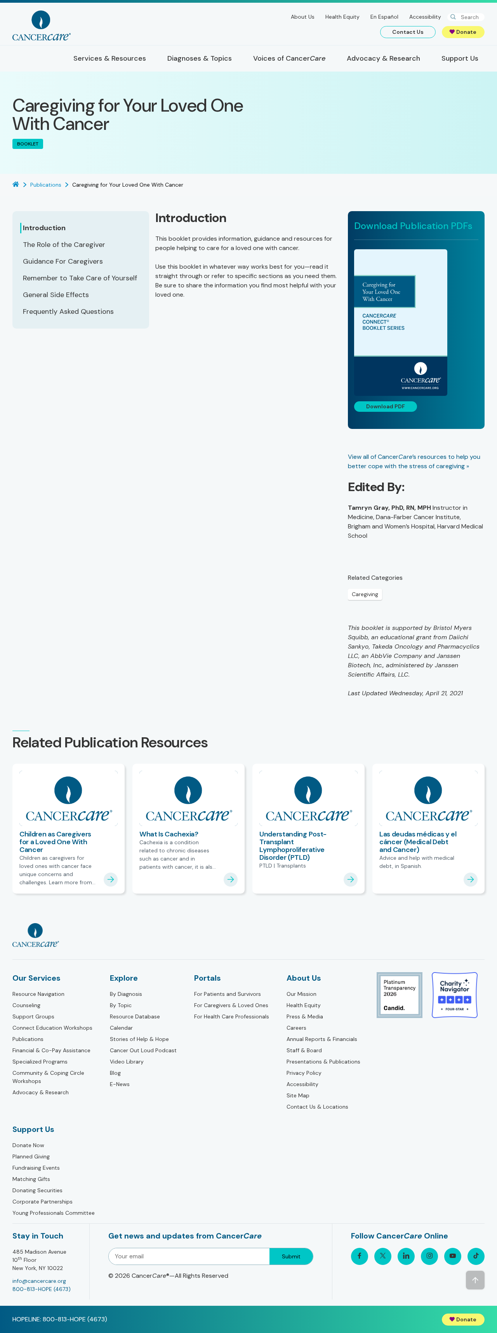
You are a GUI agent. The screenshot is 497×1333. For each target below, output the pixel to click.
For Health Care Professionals (231, 1016)
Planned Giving (31, 1156)
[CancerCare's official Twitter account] (382, 1256)
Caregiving (365, 594)
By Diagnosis (126, 993)
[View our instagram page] (429, 1256)
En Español (384, 16)
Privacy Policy (304, 1072)
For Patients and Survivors (227, 993)
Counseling (26, 1005)
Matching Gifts (31, 1179)
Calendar (121, 1027)
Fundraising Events (36, 1167)
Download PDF (385, 406)
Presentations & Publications (323, 1061)
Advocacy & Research (40, 1092)
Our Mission (301, 993)
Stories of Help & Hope (139, 1039)
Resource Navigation (38, 993)
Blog (115, 1072)
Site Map (298, 1095)
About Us (303, 16)
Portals (207, 978)
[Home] (41, 25)
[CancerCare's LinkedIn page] (406, 1256)
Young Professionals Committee (53, 1212)
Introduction (44, 228)
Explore (124, 978)
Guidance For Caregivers (63, 261)
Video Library (127, 1061)
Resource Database (135, 1016)
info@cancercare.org (39, 1280)
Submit (291, 1256)
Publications (27, 1039)
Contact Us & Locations (317, 1106)
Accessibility (425, 16)
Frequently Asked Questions (68, 311)
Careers (296, 1027)
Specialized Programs (40, 1061)
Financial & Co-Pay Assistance (51, 1050)
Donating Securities (37, 1190)
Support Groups (33, 1016)
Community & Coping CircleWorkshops (48, 1077)
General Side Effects (56, 294)
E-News (120, 1084)
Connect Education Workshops (52, 1027)
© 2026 (168, 1276)
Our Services (36, 978)
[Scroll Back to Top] (475, 1280)
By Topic (121, 1005)
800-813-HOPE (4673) (41, 1289)
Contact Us (408, 31)
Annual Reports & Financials (322, 1039)
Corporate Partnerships (42, 1201)
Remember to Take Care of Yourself (80, 278)
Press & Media (305, 1016)
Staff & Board (304, 1050)
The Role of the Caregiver (64, 244)
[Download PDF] (416, 322)
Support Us (33, 1129)
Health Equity (342, 16)
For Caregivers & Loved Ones (231, 1005)
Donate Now (28, 1145)
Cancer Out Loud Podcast (143, 1050)
